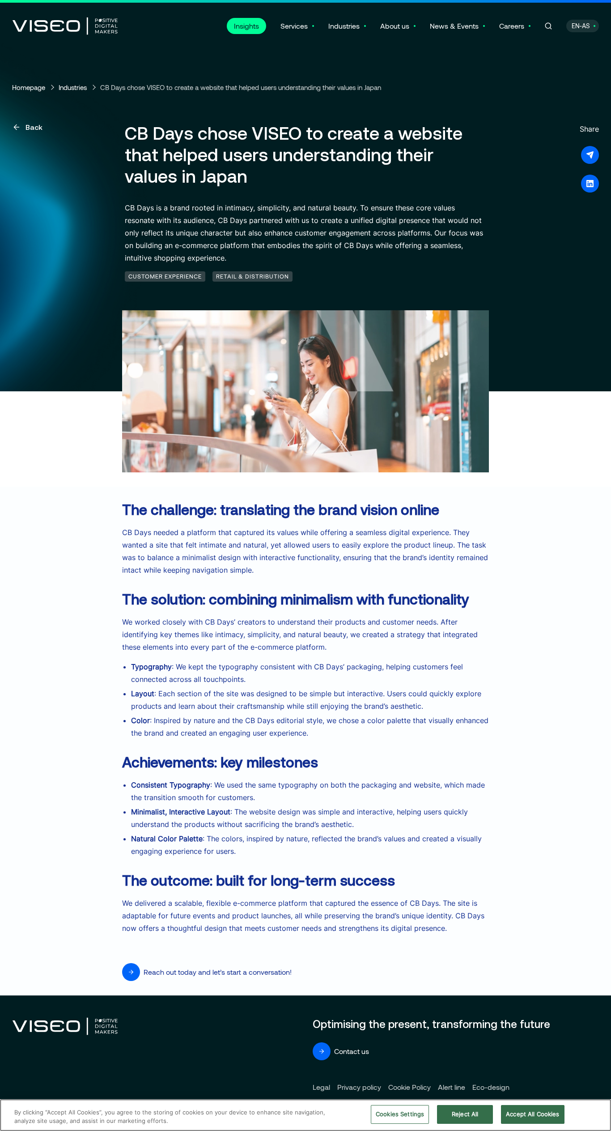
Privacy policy (359, 1087)
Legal (321, 1087)
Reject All (465, 1114)
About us (394, 25)
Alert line (451, 1087)
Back (33, 127)
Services (294, 25)
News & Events (454, 25)
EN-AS (581, 26)
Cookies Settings (400, 1114)
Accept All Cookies (532, 1114)
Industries (344, 25)
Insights (246, 25)
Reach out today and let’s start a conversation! (218, 972)
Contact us (351, 1051)
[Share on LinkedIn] (590, 184)
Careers (511, 25)
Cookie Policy (409, 1087)
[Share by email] (590, 155)
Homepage (28, 87)
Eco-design (490, 1087)
